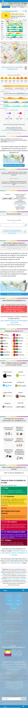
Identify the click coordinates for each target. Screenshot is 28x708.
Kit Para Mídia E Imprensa (13, 618)
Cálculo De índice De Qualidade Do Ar (14, 636)
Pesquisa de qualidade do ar (14, 621)
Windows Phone (7, 382)
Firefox (20, 392)
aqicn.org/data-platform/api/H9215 (20, 204)
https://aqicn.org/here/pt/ (14, 178)
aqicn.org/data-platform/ (14, 324)
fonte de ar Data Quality (14, 634)
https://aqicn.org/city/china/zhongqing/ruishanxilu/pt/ (14, 186)
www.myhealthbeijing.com (14, 563)
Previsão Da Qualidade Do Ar (14, 637)
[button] (5, 57)
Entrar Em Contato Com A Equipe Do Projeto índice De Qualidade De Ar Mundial (14, 615)
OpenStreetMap (19, 62)
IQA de (10, 11)
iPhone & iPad (7, 372)
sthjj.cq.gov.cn (11, 141)
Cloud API (20, 403)
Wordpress (7, 403)
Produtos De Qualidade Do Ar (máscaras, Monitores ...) (14, 639)
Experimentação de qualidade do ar (13, 627)
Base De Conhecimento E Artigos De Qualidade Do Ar (14, 624)
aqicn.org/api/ (21, 209)
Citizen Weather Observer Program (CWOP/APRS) (14, 674)
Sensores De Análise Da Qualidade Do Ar (14, 628)
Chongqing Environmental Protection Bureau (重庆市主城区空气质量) (14, 676)
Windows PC (20, 382)
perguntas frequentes (14, 631)
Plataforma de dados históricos (13, 643)
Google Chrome (7, 392)
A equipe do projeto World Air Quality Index (17, 578)
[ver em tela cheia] (25, 11)
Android (20, 372)
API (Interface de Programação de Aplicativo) (14, 641)
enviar (24, 699)
